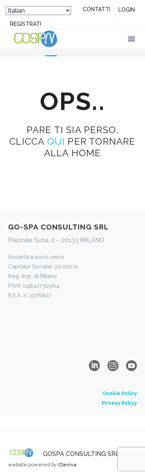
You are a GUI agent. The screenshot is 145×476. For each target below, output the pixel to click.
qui (56, 141)
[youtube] (131, 365)
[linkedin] (94, 365)
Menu (131, 39)
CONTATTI (96, 9)
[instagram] (112, 365)
